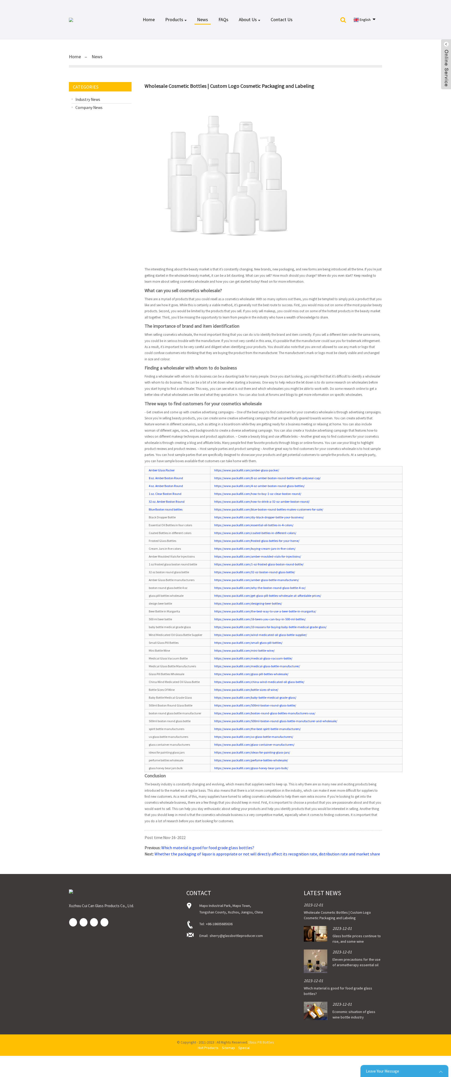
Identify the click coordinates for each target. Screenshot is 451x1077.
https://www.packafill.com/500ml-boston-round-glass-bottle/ (255, 705)
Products (174, 19)
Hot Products (208, 1047)
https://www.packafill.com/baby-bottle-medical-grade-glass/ (255, 697)
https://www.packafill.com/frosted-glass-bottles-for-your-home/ (256, 541)
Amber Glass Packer (162, 470)
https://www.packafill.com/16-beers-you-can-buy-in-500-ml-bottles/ (260, 619)
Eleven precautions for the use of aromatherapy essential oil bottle (357, 965)
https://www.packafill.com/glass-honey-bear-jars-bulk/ (251, 768)
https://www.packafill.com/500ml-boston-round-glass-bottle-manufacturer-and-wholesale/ (275, 721)
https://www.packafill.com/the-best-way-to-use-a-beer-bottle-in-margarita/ (265, 611)
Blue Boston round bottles (165, 509)
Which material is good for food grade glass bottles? (207, 847)
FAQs (223, 19)
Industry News (87, 99)
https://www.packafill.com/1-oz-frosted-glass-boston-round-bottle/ (259, 564)
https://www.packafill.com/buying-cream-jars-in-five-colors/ (254, 549)
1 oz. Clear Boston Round (165, 494)
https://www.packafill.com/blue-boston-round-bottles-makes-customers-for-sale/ (268, 509)
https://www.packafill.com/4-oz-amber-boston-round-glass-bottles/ (259, 486)
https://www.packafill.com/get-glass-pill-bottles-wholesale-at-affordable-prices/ (267, 596)
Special (244, 1047)
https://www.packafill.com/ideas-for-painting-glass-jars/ (252, 752)
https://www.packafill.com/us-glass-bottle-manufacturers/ (253, 737)
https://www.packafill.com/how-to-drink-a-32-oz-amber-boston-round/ (262, 501)
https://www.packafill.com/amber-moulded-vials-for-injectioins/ (257, 556)
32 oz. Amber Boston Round (167, 501)
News (202, 19)
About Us (248, 19)
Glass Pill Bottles (261, 1042)
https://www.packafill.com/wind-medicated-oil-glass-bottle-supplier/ (260, 635)
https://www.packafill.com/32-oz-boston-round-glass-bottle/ (254, 572)
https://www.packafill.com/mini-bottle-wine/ (244, 650)
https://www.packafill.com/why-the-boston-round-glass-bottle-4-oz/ (260, 588)
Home (149, 19)
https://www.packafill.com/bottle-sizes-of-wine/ (246, 690)
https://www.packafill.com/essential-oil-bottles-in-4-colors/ (253, 525)
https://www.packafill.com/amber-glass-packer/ (246, 470)
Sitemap (228, 1047)
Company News (89, 107)
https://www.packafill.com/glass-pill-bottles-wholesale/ (251, 674)
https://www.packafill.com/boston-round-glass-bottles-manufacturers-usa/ (264, 713)
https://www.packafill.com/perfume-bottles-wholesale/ (251, 760)
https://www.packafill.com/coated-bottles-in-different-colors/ (255, 533)
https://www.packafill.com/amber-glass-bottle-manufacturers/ (256, 580)
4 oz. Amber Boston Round (166, 486)
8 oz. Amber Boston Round (166, 478)
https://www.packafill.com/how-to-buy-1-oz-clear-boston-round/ (257, 494)
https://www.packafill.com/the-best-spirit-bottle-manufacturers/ (257, 729)
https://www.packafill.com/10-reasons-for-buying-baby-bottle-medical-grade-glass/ (270, 627)
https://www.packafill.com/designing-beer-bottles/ (248, 603)
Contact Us (282, 19)
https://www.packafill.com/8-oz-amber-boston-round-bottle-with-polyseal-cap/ (267, 478)
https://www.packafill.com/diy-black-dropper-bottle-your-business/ (259, 517)
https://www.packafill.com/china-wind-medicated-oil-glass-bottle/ (259, 682)
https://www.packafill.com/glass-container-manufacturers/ (254, 744)
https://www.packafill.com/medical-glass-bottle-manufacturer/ (257, 666)
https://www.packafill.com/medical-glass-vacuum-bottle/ (253, 658)
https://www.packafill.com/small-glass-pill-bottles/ (248, 643)
